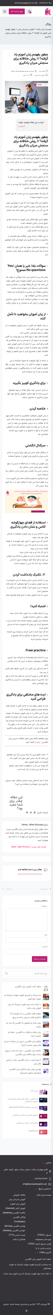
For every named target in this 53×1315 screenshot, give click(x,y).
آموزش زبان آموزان (17, 1203)
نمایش (21, 126)
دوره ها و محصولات (43, 1239)
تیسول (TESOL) (44, 1235)
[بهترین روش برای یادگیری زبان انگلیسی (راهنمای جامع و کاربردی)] (46, 1071)
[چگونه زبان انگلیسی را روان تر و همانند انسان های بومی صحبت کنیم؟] (46, 1043)
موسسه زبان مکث (44, 1195)
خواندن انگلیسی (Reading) (14, 1230)
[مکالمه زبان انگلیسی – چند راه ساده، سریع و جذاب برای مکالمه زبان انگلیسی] (46, 1052)
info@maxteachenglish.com (35, 1184)
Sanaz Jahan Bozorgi (18, 71)
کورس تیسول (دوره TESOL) (39, 1243)
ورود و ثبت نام (17, 11)
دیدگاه (44, 906)
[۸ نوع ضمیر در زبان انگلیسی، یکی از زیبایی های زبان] (46, 1062)
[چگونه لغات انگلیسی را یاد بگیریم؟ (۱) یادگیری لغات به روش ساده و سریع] (46, 1015)
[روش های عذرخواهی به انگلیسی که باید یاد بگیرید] (46, 1025)
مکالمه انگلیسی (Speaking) (14, 1212)
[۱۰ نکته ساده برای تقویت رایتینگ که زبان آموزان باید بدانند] (46, 1006)
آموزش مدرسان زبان (39, 75)
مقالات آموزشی (19, 1195)
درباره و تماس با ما (43, 1248)
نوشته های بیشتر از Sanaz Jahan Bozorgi (28, 846)
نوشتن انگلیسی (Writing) (14, 1226)
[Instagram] (26, 1311)
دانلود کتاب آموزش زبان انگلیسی (28, 986)
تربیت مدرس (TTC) (17, 1235)
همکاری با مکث (19, 1239)
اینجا (38, 742)
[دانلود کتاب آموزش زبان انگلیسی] (46, 988)
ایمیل (44, 946)
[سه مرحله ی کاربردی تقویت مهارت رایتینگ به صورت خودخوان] (46, 997)
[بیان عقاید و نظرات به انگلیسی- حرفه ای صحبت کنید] (46, 1034)
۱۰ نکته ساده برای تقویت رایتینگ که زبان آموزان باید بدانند (27, 1273)
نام (45, 935)
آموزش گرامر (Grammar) (15, 1208)
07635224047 (43, 3)
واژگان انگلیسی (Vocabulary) (19, 1219)
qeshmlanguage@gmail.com (24, 3)
